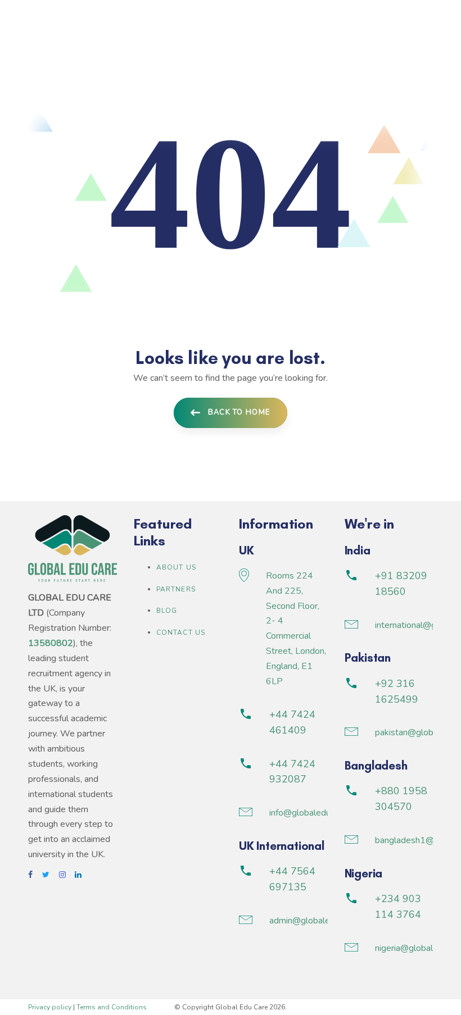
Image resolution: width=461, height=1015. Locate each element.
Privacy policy (49, 1007)
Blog (167, 610)
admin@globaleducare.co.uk (323, 920)
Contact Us (181, 632)
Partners (176, 589)
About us (176, 567)
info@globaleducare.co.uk (318, 813)
